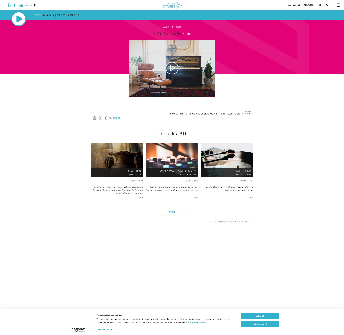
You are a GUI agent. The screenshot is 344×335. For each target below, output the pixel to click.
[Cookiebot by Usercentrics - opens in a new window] (78, 330)
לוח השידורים (294, 5)
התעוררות (176, 34)
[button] (338, 5)
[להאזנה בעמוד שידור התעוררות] (172, 68)
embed (116, 118)
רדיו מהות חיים (172, 5)
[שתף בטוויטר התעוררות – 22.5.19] (100, 118)
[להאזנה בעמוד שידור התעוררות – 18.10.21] (227, 155)
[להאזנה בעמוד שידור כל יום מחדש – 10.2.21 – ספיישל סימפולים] (172, 155)
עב (31, 6)
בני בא (138, 175)
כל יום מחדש (191, 175)
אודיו (251, 197)
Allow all (260, 316)
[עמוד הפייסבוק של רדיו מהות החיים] (15, 5)
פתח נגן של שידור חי (18, 18)
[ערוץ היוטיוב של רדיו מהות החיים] (9, 5)
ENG (26, 6)
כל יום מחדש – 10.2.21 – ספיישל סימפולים (178, 171)
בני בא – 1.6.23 (134, 171)
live (319, 5)
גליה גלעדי (160, 34)
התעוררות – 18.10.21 (242, 171)
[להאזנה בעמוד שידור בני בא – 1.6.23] (117, 155)
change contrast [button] (35, 5)
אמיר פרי (182, 175)
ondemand (308, 5)
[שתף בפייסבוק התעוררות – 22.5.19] (105, 118)
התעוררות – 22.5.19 (172, 26)
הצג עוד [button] (172, 212)
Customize (259, 324)
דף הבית (245, 222)
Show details (102, 330)
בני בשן (131, 175)
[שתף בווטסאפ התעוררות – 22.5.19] (95, 118)
